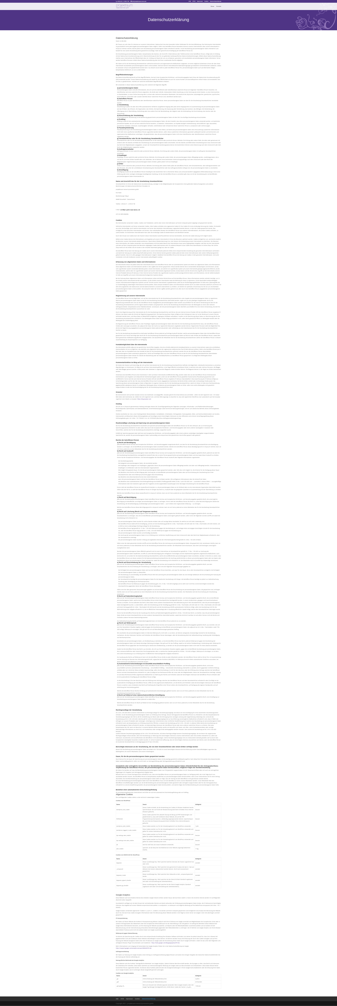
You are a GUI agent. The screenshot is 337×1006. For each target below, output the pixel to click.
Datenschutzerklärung (215, 1)
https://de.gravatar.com (144, 399)
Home (212, 6)
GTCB (193, 1)
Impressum (200, 1)
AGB (190, 1)
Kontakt (218, 6)
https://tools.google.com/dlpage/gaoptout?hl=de (165, 943)
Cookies (206, 1)
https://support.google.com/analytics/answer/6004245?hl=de (133, 948)
